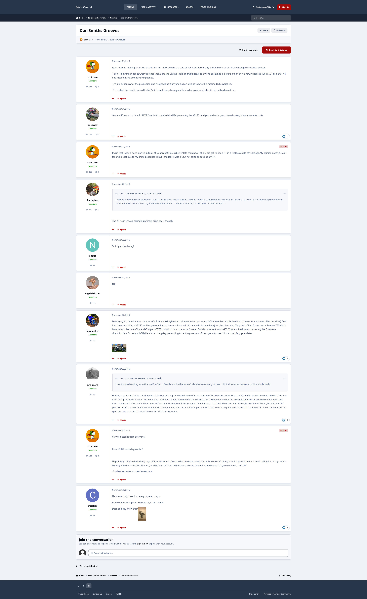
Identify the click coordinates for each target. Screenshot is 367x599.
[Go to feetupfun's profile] (92, 189)
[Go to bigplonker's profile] (92, 320)
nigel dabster (92, 293)
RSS (119, 594)
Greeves (121, 39)
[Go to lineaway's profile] (92, 114)
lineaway (92, 125)
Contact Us (97, 594)
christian (92, 505)
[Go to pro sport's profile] (92, 374)
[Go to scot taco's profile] (81, 39)
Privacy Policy (83, 594)
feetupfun (92, 200)
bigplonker (92, 331)
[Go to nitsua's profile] (92, 245)
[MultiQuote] (113, 98)
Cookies (109, 594)
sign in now (142, 543)
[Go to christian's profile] (92, 495)
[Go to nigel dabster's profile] (92, 283)
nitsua (92, 255)
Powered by (277, 594)
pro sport (92, 385)
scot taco (88, 39)
